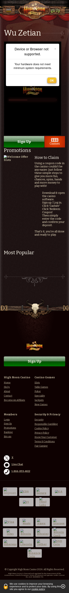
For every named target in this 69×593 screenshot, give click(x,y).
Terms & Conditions (44, 441)
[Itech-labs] (42, 502)
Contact (8, 395)
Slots (37, 382)
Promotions (10, 428)
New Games (41, 404)
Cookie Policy (41, 428)
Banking (8, 432)
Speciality (39, 395)
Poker (37, 391)
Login (7, 419)
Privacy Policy (41, 432)
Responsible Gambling (46, 424)
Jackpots (39, 400)
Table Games (41, 387)
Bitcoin (7, 436)
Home (7, 382)
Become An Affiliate (14, 400)
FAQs (7, 387)
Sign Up (54, 11)
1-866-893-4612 (21, 471)
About (7, 391)
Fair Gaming (41, 446)
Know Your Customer (45, 437)
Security (39, 419)
